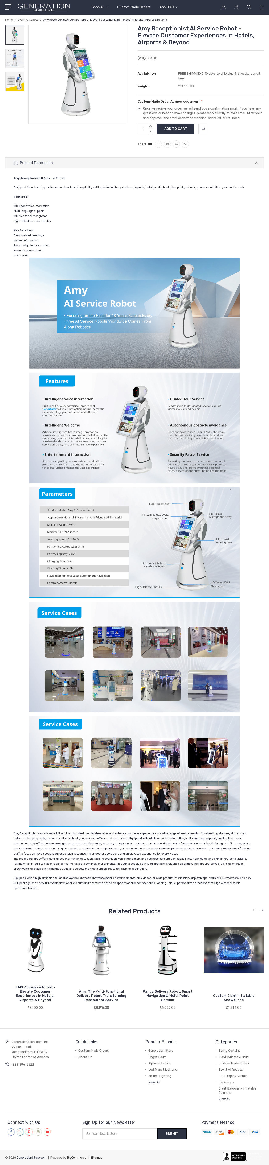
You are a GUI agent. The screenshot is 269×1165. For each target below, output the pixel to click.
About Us (167, 7)
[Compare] (236, 10)
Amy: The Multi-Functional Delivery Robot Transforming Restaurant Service (101, 995)
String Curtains (229, 1051)
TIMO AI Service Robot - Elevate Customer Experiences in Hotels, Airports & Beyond (35, 993)
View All (154, 1082)
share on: (145, 144)
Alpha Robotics (159, 1063)
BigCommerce (76, 1158)
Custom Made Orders (133, 7)
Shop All (98, 7)
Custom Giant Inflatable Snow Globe (233, 998)
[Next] (262, 910)
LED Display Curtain (233, 1076)
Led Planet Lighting (162, 1069)
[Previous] (255, 910)
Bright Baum (157, 1057)
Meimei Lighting (159, 1076)
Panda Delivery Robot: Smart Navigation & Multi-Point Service (168, 995)
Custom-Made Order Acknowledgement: (170, 101)
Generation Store (160, 1051)
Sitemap (96, 1158)
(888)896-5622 (23, 1064)
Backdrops (226, 1082)
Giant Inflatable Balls (233, 1057)
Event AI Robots (231, 1069)
